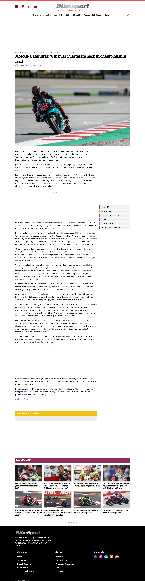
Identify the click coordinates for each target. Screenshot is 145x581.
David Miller (23, 66)
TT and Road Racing (81, 15)
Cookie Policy (61, 560)
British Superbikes (110, 215)
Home (17, 52)
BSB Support (97, 15)
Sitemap (59, 571)
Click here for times (23, 399)
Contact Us (60, 568)
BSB (67, 15)
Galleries (59, 557)
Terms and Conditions (64, 564)
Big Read (37, 15)
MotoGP (46, 15)
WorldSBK (57, 15)
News (107, 15)
